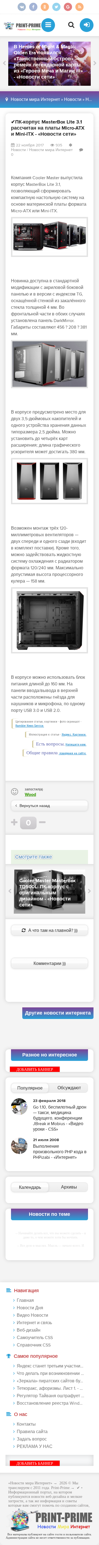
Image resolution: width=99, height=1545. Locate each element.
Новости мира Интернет (35, 99)
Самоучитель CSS (35, 1337)
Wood (30, 794)
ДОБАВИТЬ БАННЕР (34, 1069)
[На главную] (22, 25)
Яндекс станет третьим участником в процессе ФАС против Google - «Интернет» (50, 1366)
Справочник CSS (34, 1345)
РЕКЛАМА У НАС (35, 1446)
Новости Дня (30, 1308)
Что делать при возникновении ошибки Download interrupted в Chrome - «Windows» (50, 1373)
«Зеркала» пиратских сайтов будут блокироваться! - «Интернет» (50, 1381)
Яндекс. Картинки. (74, 734)
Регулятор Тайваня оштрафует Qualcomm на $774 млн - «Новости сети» (50, 1396)
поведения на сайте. (72, 753)
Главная (25, 1300)
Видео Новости (32, 1315)
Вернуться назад (35, 805)
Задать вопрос (32, 1439)
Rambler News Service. (29, 726)
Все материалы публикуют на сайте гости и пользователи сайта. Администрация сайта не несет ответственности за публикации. (49, 1536)
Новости (72, 99)
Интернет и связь (34, 1323)
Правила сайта (32, 1431)
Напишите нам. (75, 744)
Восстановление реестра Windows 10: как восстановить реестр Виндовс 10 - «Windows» (50, 1403)
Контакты (26, 1424)
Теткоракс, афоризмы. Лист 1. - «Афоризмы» (50, 1388)
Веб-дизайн (28, 1330)
